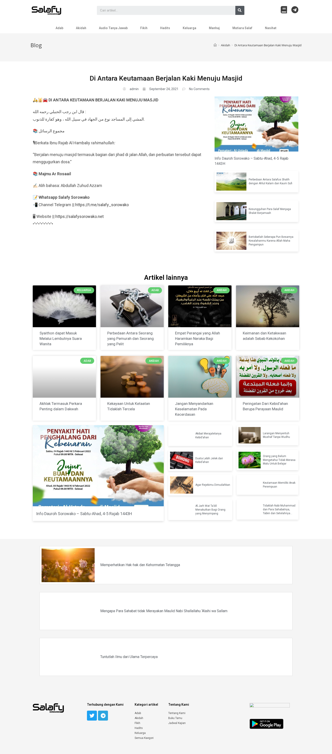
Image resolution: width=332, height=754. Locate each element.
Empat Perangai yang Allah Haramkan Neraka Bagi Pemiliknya (197, 338)
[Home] (215, 45)
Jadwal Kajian (177, 723)
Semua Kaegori (144, 738)
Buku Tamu (175, 718)
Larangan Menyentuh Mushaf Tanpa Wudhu (276, 435)
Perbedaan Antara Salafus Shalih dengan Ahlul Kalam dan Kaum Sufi (270, 181)
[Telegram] (103, 716)
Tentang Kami (176, 713)
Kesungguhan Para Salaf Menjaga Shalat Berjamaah (270, 211)
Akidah (81, 28)
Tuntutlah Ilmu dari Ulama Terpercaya (129, 657)
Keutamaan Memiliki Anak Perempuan (279, 484)
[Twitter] (92, 716)
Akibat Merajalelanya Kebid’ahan (208, 435)
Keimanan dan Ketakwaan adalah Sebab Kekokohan (264, 336)
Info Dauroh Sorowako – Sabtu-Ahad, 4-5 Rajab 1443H (251, 161)
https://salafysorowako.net (79, 216)
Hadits (165, 28)
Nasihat (270, 28)
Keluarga (189, 28)
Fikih (143, 28)
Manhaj (214, 28)
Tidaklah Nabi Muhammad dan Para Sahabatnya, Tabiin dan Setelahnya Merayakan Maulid (279, 509)
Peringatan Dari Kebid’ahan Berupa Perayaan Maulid (265, 406)
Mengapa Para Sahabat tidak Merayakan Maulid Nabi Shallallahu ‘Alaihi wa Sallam (163, 611)
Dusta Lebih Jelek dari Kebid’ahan (209, 460)
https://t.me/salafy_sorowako (102, 204)
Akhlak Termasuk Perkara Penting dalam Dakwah (61, 406)
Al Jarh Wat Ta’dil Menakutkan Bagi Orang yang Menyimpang (210, 509)
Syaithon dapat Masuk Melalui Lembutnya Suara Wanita (61, 338)
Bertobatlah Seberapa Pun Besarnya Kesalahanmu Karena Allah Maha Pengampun (271, 240)
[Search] (239, 10)
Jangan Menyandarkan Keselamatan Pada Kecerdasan (194, 409)
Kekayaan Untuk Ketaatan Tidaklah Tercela (128, 406)
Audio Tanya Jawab (113, 28)
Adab (59, 28)
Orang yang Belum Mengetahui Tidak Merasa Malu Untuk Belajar (279, 460)
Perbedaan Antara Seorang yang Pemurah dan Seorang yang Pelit (130, 338)
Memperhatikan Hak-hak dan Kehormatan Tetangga (140, 565)
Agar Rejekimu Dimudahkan (212, 484)
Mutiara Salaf (242, 28)
